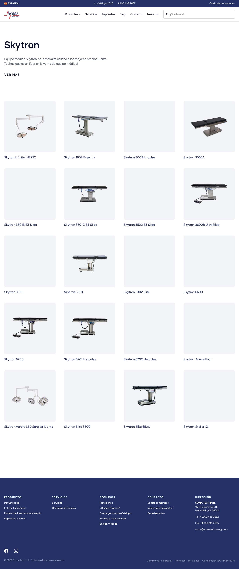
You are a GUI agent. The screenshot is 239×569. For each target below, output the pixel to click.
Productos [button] (71, 14)
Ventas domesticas (158, 502)
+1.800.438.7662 (209, 516)
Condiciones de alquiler (159, 560)
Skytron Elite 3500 (77, 427)
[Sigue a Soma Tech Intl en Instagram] (16, 551)
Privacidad (193, 560)
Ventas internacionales (160, 508)
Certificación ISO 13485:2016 (218, 560)
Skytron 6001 (73, 292)
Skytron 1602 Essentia (79, 157)
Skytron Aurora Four (198, 359)
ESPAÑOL (13, 3)
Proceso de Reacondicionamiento (22, 513)
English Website (108, 523)
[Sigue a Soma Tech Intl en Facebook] (6, 551)
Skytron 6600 (193, 292)
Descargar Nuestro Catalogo (115, 513)
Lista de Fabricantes (15, 508)
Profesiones (106, 502)
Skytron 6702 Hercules (140, 359)
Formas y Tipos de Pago (113, 518)
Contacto (136, 14)
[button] (12, 74)
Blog (122, 14)
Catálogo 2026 (105, 3)
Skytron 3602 (13, 292)
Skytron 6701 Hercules (80, 359)
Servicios (91, 14)
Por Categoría (11, 502)
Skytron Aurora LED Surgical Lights (28, 427)
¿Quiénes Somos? (110, 508)
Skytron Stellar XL (196, 427)
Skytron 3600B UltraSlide (201, 225)
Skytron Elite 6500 (137, 427)
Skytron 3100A (194, 157)
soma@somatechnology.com (211, 529)
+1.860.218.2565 (209, 523)
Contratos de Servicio (64, 508)
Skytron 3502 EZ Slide (139, 225)
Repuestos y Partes (15, 518)
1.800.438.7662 (126, 3)
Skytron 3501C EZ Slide (80, 225)
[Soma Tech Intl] (11, 14)
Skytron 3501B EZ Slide (20, 225)
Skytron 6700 (14, 359)
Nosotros (153, 14)
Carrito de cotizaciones (222, 3)
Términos (180, 560)
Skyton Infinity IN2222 (20, 157)
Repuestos (108, 14)
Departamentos (156, 513)
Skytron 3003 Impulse (139, 157)
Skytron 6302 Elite (137, 292)
